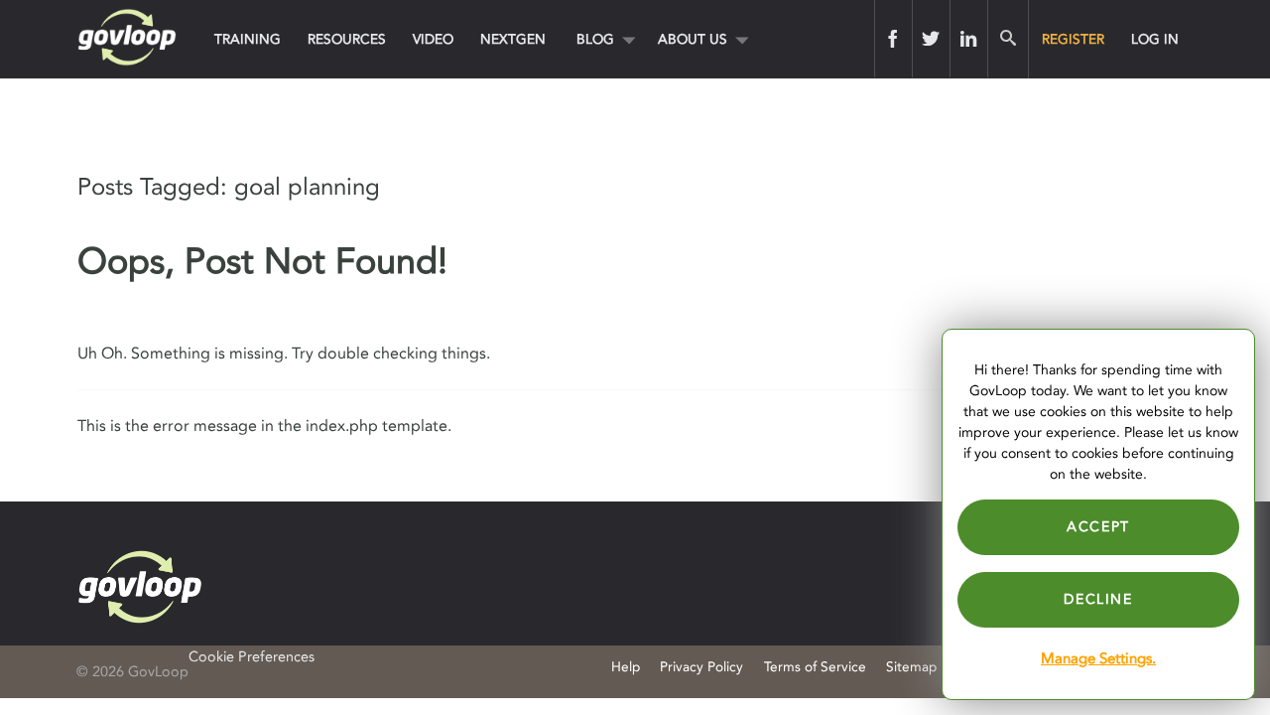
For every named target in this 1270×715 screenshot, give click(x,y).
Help (625, 666)
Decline (1098, 599)
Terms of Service (815, 666)
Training (247, 39)
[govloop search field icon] (1007, 38)
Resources (347, 39)
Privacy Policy (701, 666)
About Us (692, 39)
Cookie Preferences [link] (252, 656)
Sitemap (911, 666)
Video (433, 39)
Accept (1098, 526)
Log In (1155, 39)
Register (1073, 39)
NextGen (513, 39)
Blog (595, 39)
